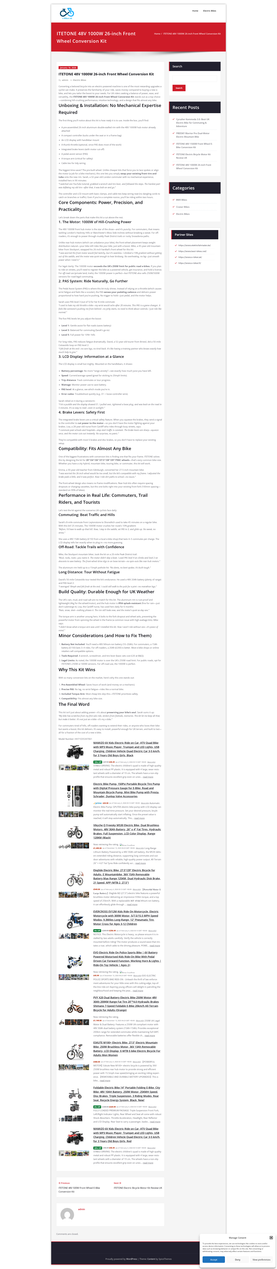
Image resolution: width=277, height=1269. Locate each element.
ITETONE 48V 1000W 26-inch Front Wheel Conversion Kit (192, 33)
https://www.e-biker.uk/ (190, 257)
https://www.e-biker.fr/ (189, 263)
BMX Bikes (181, 199)
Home (195, 10)
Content (151, 1248)
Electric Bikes (209, 10)
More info (151, 762)
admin (65, 80)
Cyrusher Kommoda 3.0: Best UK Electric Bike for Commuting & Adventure (192, 123)
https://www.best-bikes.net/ (192, 251)
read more (148, 776)
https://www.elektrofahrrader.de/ (194, 245)
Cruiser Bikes (182, 206)
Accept (213, 1259)
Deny (237, 1259)
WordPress (131, 1248)
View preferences (261, 1259)
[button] (271, 1237)
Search (177, 66)
